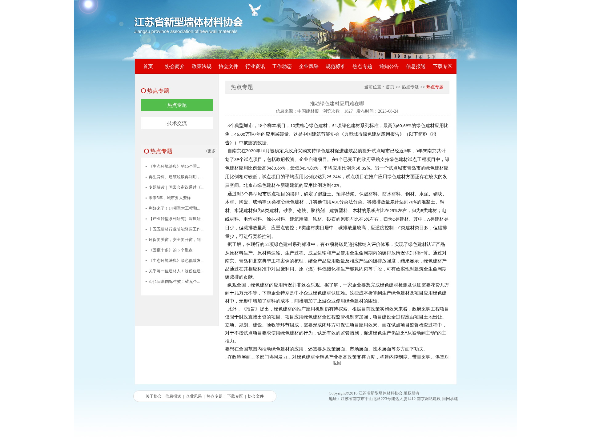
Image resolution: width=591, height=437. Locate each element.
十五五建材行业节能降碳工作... (176, 229)
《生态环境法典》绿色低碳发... (176, 260)
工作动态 (282, 66)
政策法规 (201, 66)
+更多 (210, 151)
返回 (337, 363)
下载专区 (442, 66)
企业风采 (309, 66)
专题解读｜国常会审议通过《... (176, 187)
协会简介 (175, 66)
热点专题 (362, 66)
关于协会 (154, 396)
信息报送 (416, 66)
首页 (148, 66)
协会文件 (228, 66)
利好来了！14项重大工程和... (174, 208)
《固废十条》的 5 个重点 (171, 250)
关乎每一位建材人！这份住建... (176, 271)
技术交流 (177, 123)
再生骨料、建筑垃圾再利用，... (176, 176)
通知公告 (389, 66)
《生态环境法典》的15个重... (174, 166)
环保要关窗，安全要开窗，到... (176, 239)
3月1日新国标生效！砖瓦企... (174, 281)
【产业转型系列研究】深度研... (176, 218)
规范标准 (335, 66)
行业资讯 (255, 66)
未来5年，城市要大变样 (170, 197)
